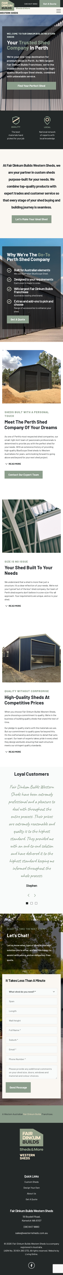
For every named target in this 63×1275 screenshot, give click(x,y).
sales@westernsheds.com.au (31, 1233)
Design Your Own (31, 1187)
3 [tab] (36, 903)
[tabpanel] (31, 837)
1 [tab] (27, 903)
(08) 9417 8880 (31, 4)
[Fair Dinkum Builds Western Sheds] (15, 7)
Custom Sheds (31, 1181)
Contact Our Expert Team (23, 474)
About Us (31, 1193)
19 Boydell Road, (32, 1216)
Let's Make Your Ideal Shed (32, 219)
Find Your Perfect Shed (31, 85)
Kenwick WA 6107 (31, 1220)
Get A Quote (49, 3)
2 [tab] (31, 903)
